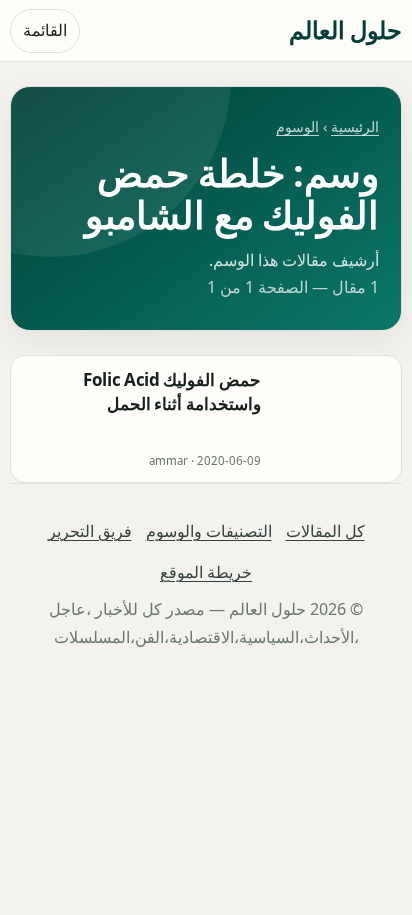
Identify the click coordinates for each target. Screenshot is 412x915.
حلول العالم (345, 29)
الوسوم (297, 126)
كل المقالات (325, 531)
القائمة (45, 30)
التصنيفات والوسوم (209, 531)
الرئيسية (355, 126)
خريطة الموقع (206, 572)
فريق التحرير (90, 531)
